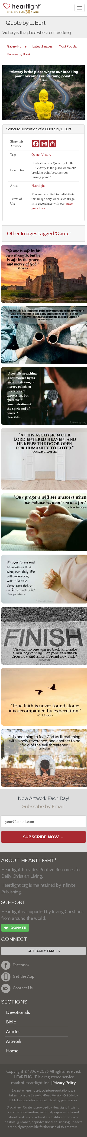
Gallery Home (16, 46)
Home (12, 1051)
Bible (11, 1022)
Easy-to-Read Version (47, 1095)
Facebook (21, 964)
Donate (15, 928)
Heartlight (38, 185)
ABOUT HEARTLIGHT (28, 860)
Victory (46, 154)
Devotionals (18, 1012)
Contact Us (23, 987)
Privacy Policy (64, 1082)
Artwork (13, 1041)
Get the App (23, 976)
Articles (13, 1031)
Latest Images (42, 46)
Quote (35, 154)
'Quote (62, 233)
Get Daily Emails (43, 951)
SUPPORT (13, 902)
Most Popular (68, 46)
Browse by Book (18, 54)
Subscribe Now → (43, 837)
